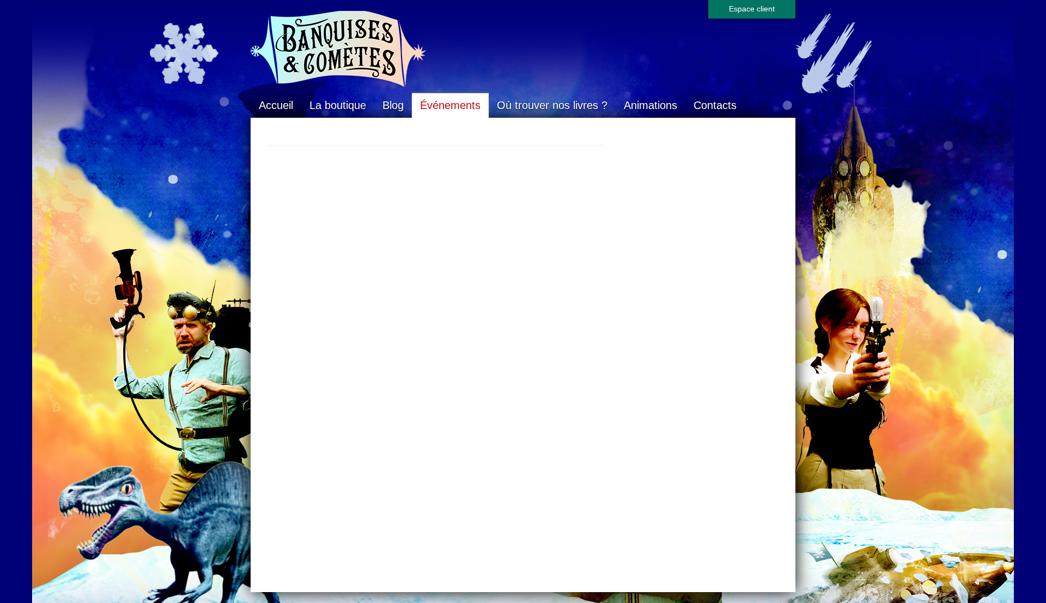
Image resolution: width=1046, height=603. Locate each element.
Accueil (276, 105)
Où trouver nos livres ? (552, 105)
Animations (650, 105)
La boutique (337, 105)
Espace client (752, 8)
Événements (450, 105)
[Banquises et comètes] (523, 49)
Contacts (715, 105)
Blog (393, 105)
